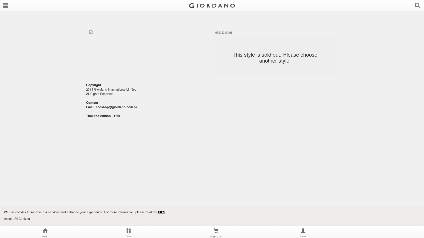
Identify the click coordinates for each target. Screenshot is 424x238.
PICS (161, 212)
